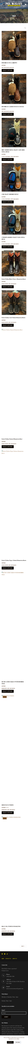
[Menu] (2, 4)
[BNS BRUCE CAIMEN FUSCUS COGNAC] (14, 89)
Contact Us (8, 958)
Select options (7, 70)
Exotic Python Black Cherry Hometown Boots (14, 279)
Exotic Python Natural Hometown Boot (12, 439)
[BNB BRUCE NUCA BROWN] (14, 45)
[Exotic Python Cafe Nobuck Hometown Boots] (14, 302)
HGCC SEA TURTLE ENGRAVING (11, 926)
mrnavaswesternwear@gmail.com (14, 988)
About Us (14, 958)
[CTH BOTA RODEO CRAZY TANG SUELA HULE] (14, 220)
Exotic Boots (5, 283)
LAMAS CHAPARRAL (6, 156)
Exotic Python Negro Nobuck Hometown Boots (14, 560)
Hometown (4, 688)
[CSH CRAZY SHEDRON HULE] (14, 177)
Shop (3, 958)
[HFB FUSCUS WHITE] (14, 748)
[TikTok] (7, 953)
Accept (10, 1042)
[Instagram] (4, 953)
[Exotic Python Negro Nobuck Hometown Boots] (14, 504)
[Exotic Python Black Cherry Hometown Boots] (14, 263)
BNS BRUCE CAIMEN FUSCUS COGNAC (13, 106)
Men (3, 67)
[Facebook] (2, 953)
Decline (18, 1042)
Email (3, 1010)
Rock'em (12, 67)
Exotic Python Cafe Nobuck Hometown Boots (13, 317)
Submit (6, 1017)
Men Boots (6, 67)
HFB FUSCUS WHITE (7, 805)
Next (22, 946)
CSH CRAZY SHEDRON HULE (10, 194)
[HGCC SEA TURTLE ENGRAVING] (14, 870)
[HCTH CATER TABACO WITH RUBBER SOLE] (14, 625)
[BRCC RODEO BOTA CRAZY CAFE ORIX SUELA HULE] (14, 132)
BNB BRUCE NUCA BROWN (9, 63)
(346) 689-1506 (10, 976)
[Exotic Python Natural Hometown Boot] (14, 382)
